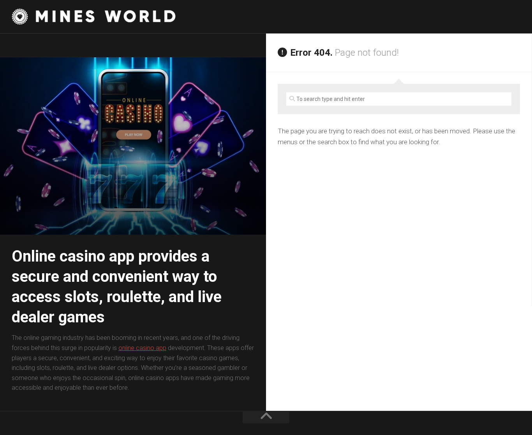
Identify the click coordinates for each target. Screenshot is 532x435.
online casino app (142, 348)
